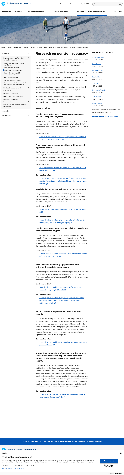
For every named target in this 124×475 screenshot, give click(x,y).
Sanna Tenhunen (97, 103)
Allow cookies (109, 461)
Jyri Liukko (95, 83)
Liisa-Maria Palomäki (99, 90)
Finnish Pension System (10, 12)
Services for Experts (60, 12)
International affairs (36, 12)
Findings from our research (12, 88)
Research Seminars (9, 102)
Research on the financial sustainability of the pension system (15, 74)
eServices (72, 4)
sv (84, 4)
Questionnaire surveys (11, 77)
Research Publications (10, 99)
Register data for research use (13, 96)
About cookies (19, 468)
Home (3, 48)
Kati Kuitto (96, 77)
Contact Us (64, 4)
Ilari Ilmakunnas (97, 70)
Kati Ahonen (96, 64)
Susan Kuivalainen (98, 57)
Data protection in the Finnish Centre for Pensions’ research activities (15, 84)
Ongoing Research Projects (12, 80)
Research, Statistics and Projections (91, 12)
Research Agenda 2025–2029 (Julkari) (105, 116)
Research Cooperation (10, 93)
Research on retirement (11, 68)
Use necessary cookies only (109, 466)
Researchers (7, 91)
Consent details (7, 468)
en (88, 4)
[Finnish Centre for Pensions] (16, 4)
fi (81, 4)
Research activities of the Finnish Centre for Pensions (52, 48)
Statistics (5, 111)
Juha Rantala (96, 97)
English (4, 453)
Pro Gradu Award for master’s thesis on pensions (15, 106)
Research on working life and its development (14, 64)
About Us (117, 12)
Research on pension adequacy (13, 70)
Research (32, 48)
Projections (6, 115)
